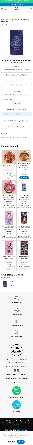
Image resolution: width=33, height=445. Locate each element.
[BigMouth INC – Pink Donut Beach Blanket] (9, 187)
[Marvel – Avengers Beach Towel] (24, 248)
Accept (20, 441)
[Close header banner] (31, 1)
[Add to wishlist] (13, 152)
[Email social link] (15, 4)
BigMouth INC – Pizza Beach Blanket (9, 166)
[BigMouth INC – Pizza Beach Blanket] (9, 157)
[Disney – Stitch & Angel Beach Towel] (9, 218)
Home (3, 19)
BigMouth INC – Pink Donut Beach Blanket (9, 196)
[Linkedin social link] (20, 4)
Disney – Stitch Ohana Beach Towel (24, 196)
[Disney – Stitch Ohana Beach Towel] (24, 187)
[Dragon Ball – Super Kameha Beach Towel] (24, 218)
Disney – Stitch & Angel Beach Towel (8, 227)
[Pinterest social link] (17, 4)
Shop (7, 19)
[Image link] (16, 349)
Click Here (5, 175)
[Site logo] (16, 9)
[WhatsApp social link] (22, 4)
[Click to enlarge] (5, 54)
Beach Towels (26, 121)
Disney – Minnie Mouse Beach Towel (9, 257)
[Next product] (7, 25)
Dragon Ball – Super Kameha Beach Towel (24, 227)
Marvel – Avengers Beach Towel (24, 257)
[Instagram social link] (18, 370)
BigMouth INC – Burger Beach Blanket (24, 164)
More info (11, 441)
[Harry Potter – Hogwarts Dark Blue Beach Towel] (5, 284)
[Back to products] (4, 25)
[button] (24, 177)
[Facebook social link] (10, 4)
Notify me (16, 103)
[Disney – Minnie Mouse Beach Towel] (9, 248)
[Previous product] (2, 25)
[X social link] (12, 4)
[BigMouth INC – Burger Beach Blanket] (24, 156)
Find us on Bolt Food (16, 397)
